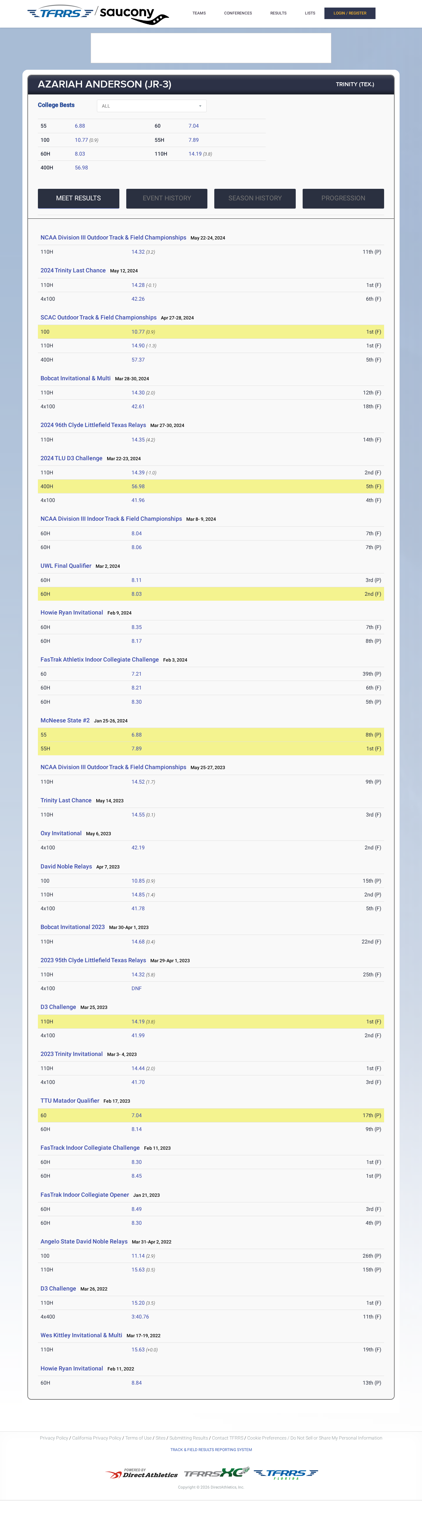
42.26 (138, 299)
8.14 (137, 1129)
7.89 (194, 140)
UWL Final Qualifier (66, 565)
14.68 (138, 942)
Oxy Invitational (61, 833)
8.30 (137, 702)
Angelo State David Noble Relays (84, 1241)
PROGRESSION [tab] (343, 198)
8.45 (137, 1176)
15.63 (138, 1270)
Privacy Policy (54, 1438)
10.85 (138, 881)
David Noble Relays (66, 866)
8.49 (137, 1209)
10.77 (81, 140)
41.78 (138, 908)
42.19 (138, 847)
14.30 (138, 392)
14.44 (138, 1068)
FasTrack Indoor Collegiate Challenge (90, 1147)
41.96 (138, 500)
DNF (137, 988)
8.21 (137, 688)
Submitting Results (188, 1438)
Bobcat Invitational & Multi (76, 378)
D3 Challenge (58, 1006)
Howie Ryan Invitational (72, 612)
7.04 (194, 126)
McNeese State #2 (65, 720)
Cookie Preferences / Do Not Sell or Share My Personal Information (314, 1438)
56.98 (81, 167)
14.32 (138, 252)
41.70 (138, 1082)
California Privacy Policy (96, 1438)
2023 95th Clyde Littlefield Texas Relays (93, 960)
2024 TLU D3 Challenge (72, 458)
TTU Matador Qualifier (70, 1100)
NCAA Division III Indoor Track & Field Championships (111, 518)
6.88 (80, 126)
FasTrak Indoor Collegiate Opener (85, 1194)
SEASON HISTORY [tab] (255, 198)
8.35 (137, 627)
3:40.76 (140, 1317)
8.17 (137, 641)
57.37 (138, 360)
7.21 (137, 674)
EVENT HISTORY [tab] (167, 198)
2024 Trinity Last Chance (73, 270)
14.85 (138, 894)
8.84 (137, 1383)
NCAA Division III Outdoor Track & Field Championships (113, 237)
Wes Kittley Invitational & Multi (81, 1335)
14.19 (195, 154)
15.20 (138, 1303)
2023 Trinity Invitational (72, 1053)
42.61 (138, 406)
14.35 (138, 440)
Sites (161, 1438)
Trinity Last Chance (66, 800)
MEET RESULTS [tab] (78, 198)
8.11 (137, 580)
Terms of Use (138, 1438)
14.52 (138, 782)
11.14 (138, 1256)
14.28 (138, 285)
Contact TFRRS (228, 1438)
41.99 (138, 1035)
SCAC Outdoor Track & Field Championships (99, 317)
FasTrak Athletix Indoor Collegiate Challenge (100, 659)
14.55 (138, 815)
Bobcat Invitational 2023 (73, 926)
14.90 (138, 345)
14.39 (138, 472)
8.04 (137, 533)
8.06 (137, 547)
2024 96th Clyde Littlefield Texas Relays (93, 424)
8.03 (80, 154)
